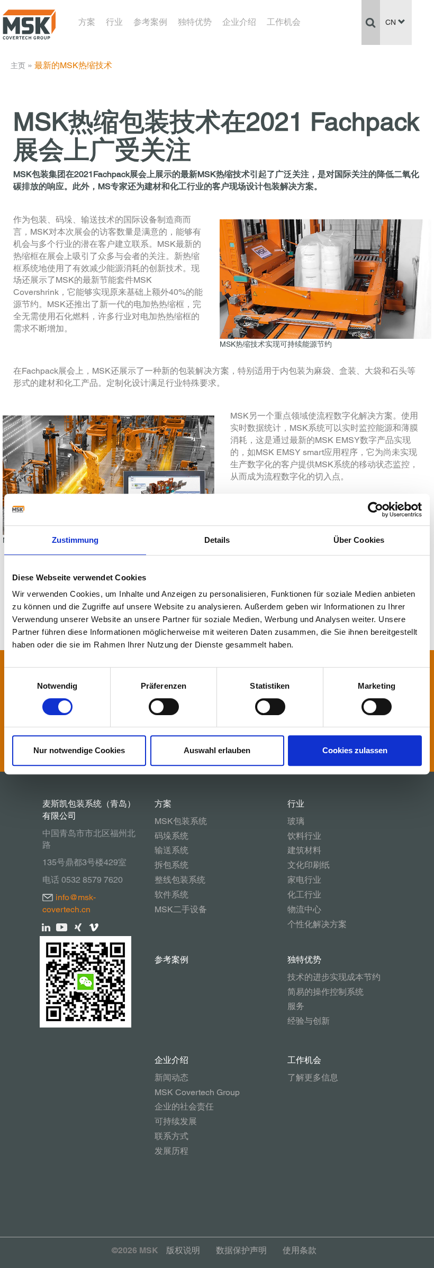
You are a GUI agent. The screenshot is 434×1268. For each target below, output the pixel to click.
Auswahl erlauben (217, 750)
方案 (86, 22)
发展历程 (171, 1151)
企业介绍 (239, 22)
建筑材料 (304, 850)
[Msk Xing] (78, 927)
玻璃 (295, 821)
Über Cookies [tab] (358, 539)
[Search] (370, 22)
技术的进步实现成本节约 (334, 977)
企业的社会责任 (184, 1107)
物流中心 (304, 909)
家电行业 (304, 880)
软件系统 (171, 895)
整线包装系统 (180, 880)
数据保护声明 (241, 1250)
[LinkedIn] (46, 927)
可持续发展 (176, 1121)
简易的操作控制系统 (325, 992)
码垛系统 (171, 836)
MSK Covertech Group (197, 1092)
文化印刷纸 (308, 865)
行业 (114, 22)
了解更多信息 (312, 1077)
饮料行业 (304, 836)
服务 (295, 1006)
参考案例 (150, 22)
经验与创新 (308, 1021)
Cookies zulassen (354, 750)
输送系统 (171, 850)
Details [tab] (217, 539)
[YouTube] (62, 927)
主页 (18, 65)
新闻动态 (171, 1077)
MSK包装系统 (181, 821)
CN (391, 22)
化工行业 (304, 895)
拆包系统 (171, 865)
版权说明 (183, 1250)
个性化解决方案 (317, 924)
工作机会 (284, 22)
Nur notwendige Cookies (79, 750)
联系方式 (171, 1136)
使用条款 (300, 1250)
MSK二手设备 (181, 909)
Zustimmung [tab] (75, 539)
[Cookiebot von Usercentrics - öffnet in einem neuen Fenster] (375, 509)
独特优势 (195, 22)
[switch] (164, 706)
